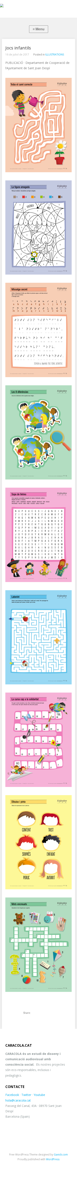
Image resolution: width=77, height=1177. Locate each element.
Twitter (26, 1095)
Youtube (39, 1095)
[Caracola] (38, 6)
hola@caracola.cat (18, 1100)
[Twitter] (36, 1013)
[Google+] (50, 1013)
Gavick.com (61, 1154)
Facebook (12, 1095)
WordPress (52, 1159)
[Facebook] (43, 1013)
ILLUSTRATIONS (54, 54)
